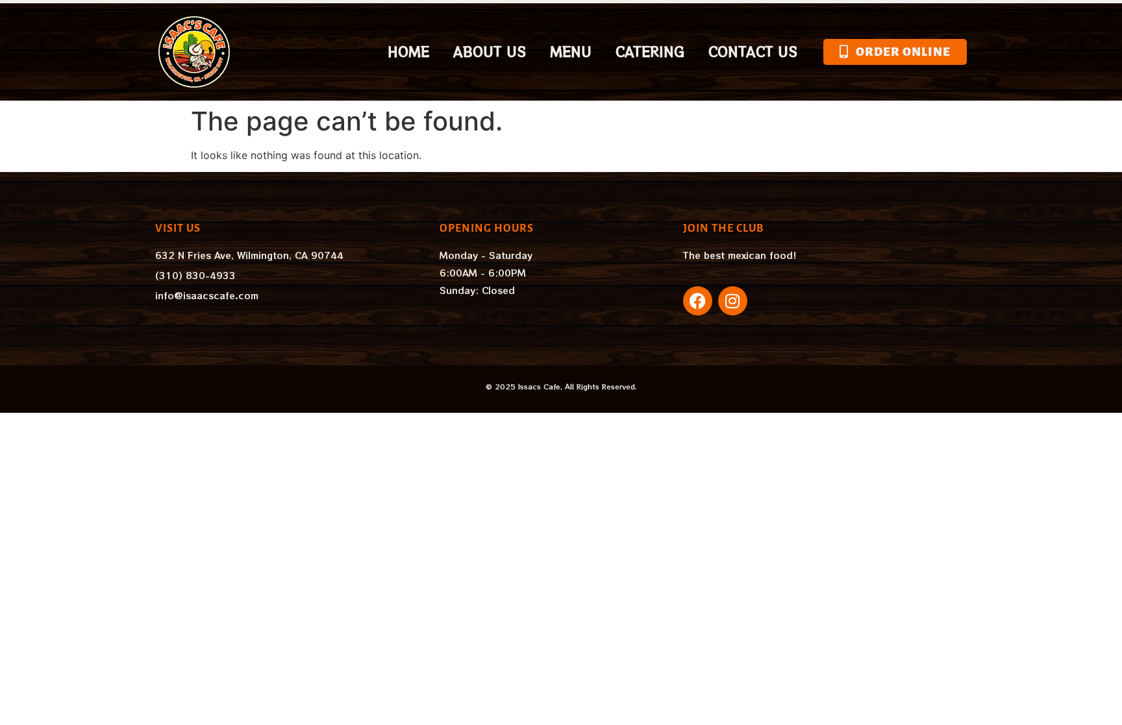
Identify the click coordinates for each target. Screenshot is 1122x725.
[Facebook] (697, 300)
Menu (571, 51)
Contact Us (752, 51)
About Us (489, 51)
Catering (650, 51)
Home (408, 51)
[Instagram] (732, 300)
